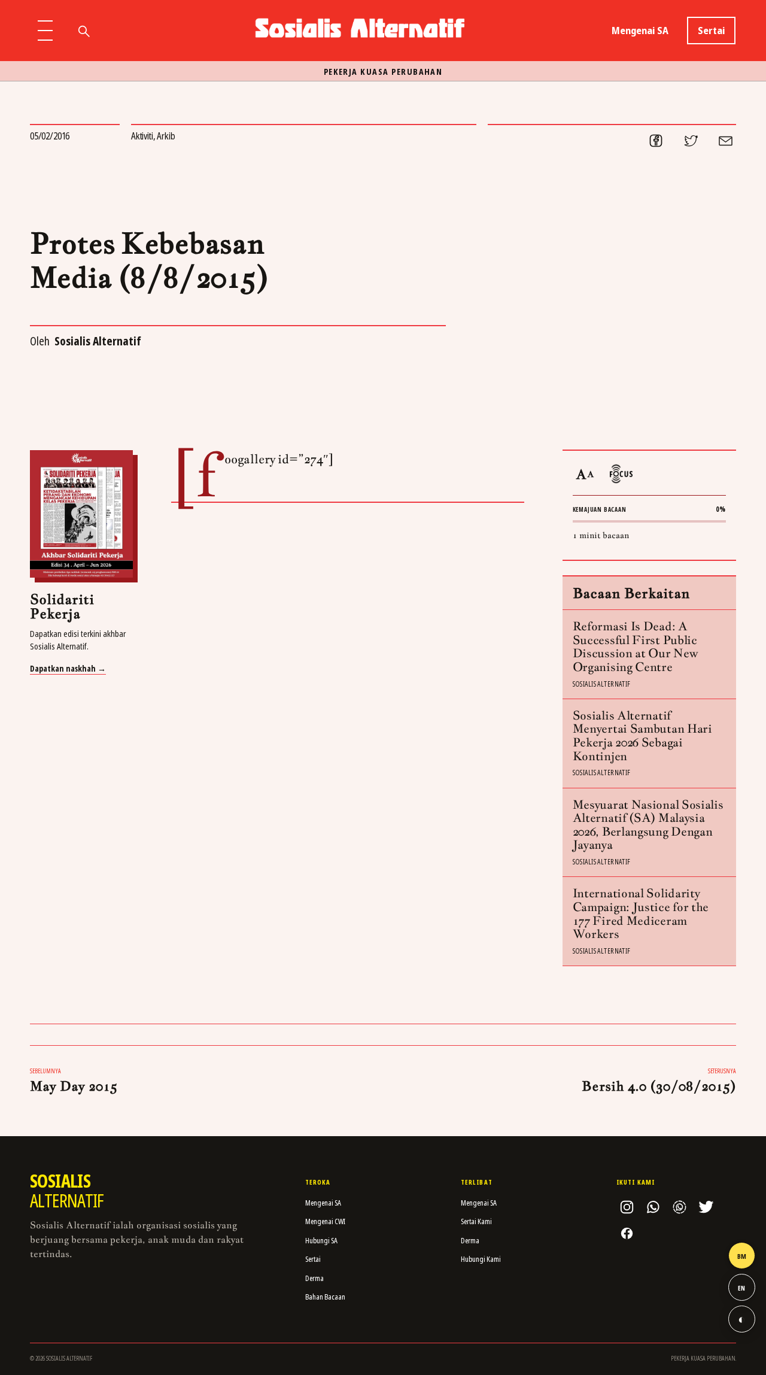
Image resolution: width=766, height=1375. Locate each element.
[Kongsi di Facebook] (656, 140)
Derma (314, 1278)
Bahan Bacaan (325, 1296)
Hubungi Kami (481, 1258)
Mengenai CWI (325, 1221)
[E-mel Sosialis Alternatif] (725, 140)
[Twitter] (705, 1207)
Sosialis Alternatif (97, 341)
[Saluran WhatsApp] (679, 1207)
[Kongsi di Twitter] (690, 140)
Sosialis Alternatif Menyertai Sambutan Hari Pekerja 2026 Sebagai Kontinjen (642, 736)
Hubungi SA (321, 1240)
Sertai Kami (476, 1221)
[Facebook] (626, 1234)
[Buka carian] (83, 30)
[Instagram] (626, 1207)
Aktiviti (142, 135)
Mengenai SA (640, 30)
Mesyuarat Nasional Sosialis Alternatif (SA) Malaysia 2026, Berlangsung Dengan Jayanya (648, 825)
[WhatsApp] (653, 1207)
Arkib (166, 135)
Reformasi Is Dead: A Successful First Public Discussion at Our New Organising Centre (635, 646)
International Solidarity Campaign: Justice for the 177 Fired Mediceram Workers (641, 913)
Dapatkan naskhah (68, 669)
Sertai (711, 30)
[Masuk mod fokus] (621, 473)
